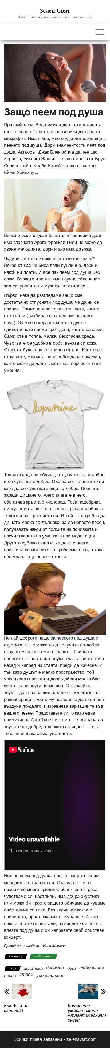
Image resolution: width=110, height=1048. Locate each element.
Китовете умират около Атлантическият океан (87, 1013)
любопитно (91, 967)
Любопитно (43, 956)
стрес (26, 974)
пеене (10, 975)
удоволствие (50, 975)
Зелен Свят (55, 10)
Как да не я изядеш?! (15, 1008)
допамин (55, 967)
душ (71, 968)
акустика (33, 968)
